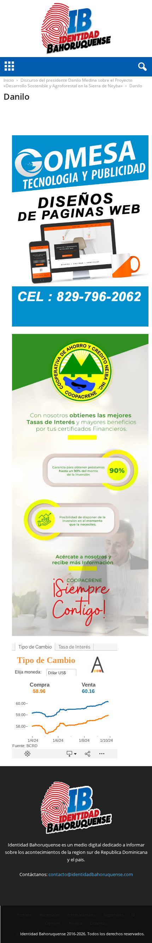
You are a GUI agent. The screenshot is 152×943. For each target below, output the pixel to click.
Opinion (52, 923)
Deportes (98, 923)
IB (133, 914)
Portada (24, 914)
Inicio (9, 80)
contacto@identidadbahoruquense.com (90, 874)
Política (75, 923)
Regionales (113, 914)
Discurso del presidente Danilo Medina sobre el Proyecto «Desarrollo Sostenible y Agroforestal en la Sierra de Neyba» (68, 83)
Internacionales (81, 914)
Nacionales (49, 914)
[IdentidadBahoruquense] (76, 28)
